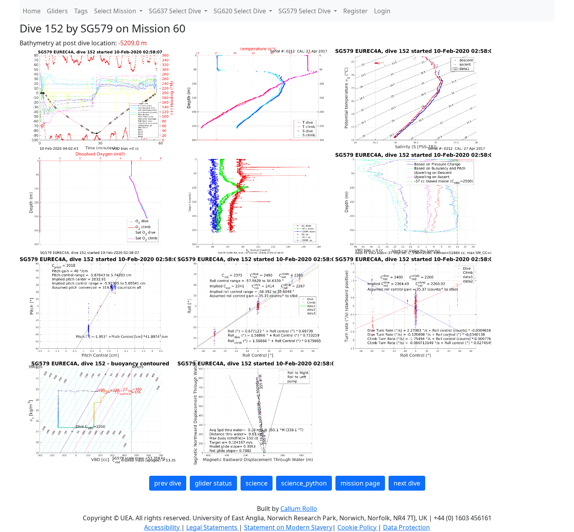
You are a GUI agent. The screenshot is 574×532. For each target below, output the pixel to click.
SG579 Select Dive (305, 11)
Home (32, 11)
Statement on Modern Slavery (288, 527)
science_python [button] (304, 483)
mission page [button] (360, 483)
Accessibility (162, 527)
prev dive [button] (167, 483)
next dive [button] (407, 483)
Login (382, 11)
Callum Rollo (298, 508)
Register (355, 11)
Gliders (57, 11)
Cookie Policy (357, 527)
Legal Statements (212, 527)
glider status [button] (213, 483)
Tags (81, 11)
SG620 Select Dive (240, 11)
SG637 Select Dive (176, 11)
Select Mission (116, 11)
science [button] (256, 483)
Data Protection (406, 527)
